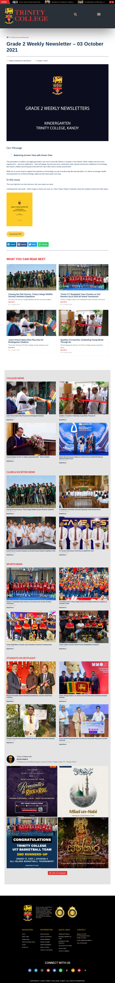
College (11, 61)
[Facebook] (30, 970)
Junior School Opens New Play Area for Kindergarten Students (25, 341)
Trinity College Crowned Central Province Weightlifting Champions (79, 644)
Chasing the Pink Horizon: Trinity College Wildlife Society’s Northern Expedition (30, 295)
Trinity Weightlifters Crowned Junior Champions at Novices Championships (29, 644)
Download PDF (15, 234)
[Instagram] (42, 970)
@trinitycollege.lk (22, 759)
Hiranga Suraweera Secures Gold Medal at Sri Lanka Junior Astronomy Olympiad (31, 738)
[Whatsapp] (60, 970)
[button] (75, 14)
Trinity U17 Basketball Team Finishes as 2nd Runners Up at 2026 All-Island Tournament (80, 295)
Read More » (10, 420)
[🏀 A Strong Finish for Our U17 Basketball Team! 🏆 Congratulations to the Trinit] (32, 842)
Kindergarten (18, 61)
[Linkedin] (36, 970)
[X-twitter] (85, 970)
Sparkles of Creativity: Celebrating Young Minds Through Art (40, 2)
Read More (11, 302)
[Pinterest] (79, 970)
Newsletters (27, 61)
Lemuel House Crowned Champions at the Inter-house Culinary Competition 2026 (31, 551)
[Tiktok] (67, 970)
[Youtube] (48, 970)
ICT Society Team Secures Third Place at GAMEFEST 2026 (76, 551)
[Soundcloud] (73, 970)
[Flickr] (54, 970)
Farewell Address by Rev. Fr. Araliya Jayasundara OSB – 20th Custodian (28, 457)
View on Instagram (59, 873)
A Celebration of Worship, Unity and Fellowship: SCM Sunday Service (80, 509)
